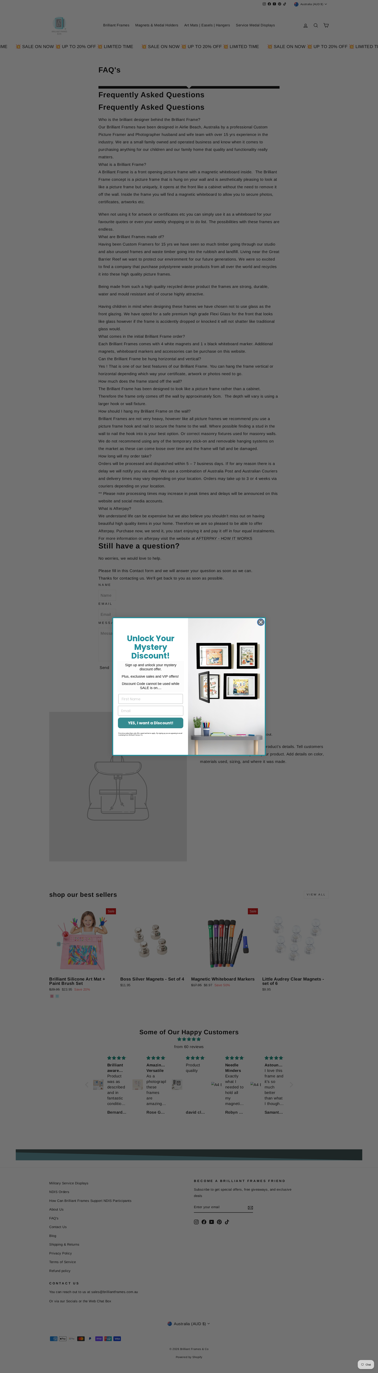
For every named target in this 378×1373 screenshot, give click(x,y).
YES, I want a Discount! (150, 723)
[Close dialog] (260, 622)
